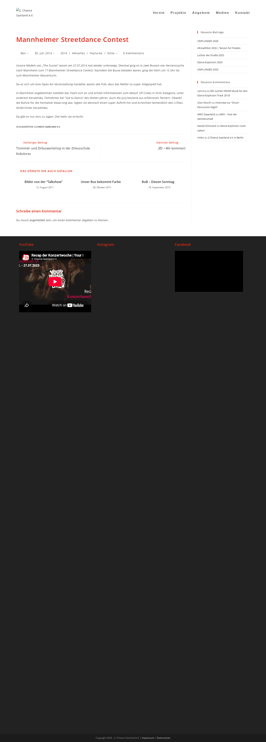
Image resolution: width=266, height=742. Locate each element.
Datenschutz (163, 737)
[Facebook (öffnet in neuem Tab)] (224, 3)
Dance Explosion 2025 (209, 62)
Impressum (148, 737)
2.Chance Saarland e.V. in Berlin (225, 137)
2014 (64, 53)
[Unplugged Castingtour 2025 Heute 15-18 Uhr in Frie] (133, 516)
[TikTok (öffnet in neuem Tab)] (243, 3)
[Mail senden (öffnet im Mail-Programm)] (238, 3)
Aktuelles (78, 53)
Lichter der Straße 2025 (210, 55)
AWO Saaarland (206, 114)
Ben (23, 53)
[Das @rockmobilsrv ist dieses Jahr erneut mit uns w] (157, 526)
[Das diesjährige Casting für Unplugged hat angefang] (133, 344)
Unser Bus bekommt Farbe (101, 182)
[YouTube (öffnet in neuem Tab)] (234, 3)
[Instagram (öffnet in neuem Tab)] (229, 3)
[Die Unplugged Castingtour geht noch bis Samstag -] (157, 304)
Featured (96, 53)
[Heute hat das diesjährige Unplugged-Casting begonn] (109, 580)
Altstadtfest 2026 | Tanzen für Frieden (218, 48)
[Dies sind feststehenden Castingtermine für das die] (109, 331)
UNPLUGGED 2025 (207, 69)
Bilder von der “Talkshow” (44, 182)
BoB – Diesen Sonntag (158, 182)
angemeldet (37, 220)
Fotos (111, 53)
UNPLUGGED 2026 (207, 41)
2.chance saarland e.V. (47, 126)
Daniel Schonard (206, 126)
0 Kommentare (133, 53)
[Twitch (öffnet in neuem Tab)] (248, 3)
